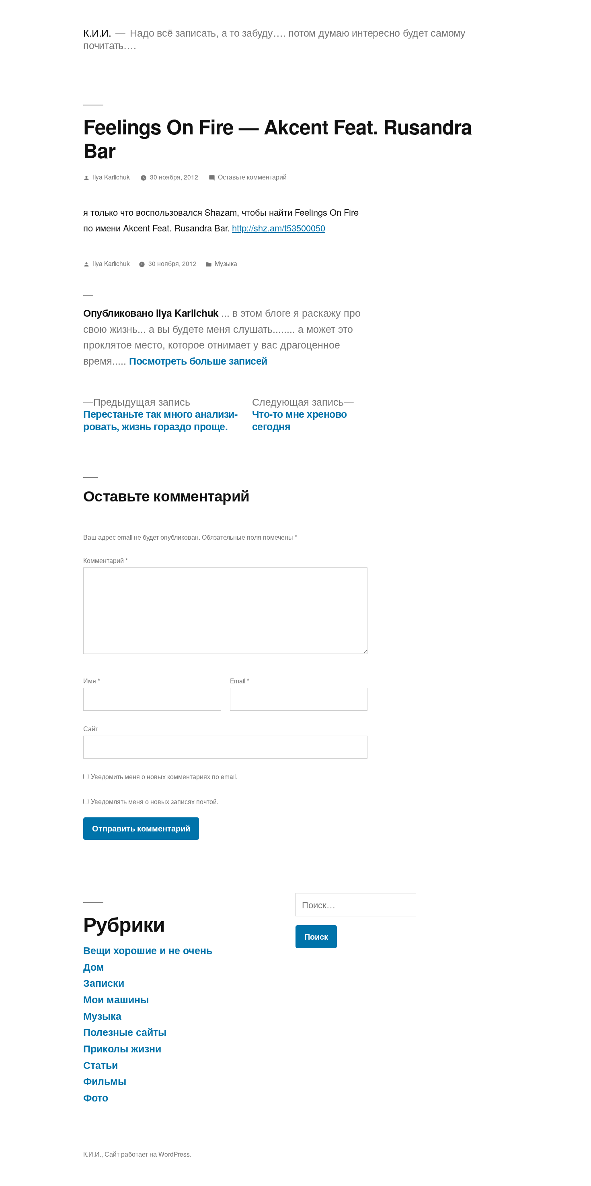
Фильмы (104, 1081)
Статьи (100, 1065)
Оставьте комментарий (252, 176)
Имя (91, 680)
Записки (103, 983)
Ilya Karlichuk (111, 176)
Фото (95, 1097)
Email (239, 680)
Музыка (226, 263)
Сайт (90, 728)
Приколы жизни (122, 1048)
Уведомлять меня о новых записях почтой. (154, 801)
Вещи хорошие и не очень (147, 950)
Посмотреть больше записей (198, 361)
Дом (93, 966)
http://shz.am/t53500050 (278, 227)
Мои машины (116, 999)
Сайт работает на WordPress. (148, 1153)
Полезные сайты (124, 1032)
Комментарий (105, 560)
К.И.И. (97, 32)
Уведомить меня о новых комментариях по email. (164, 776)
